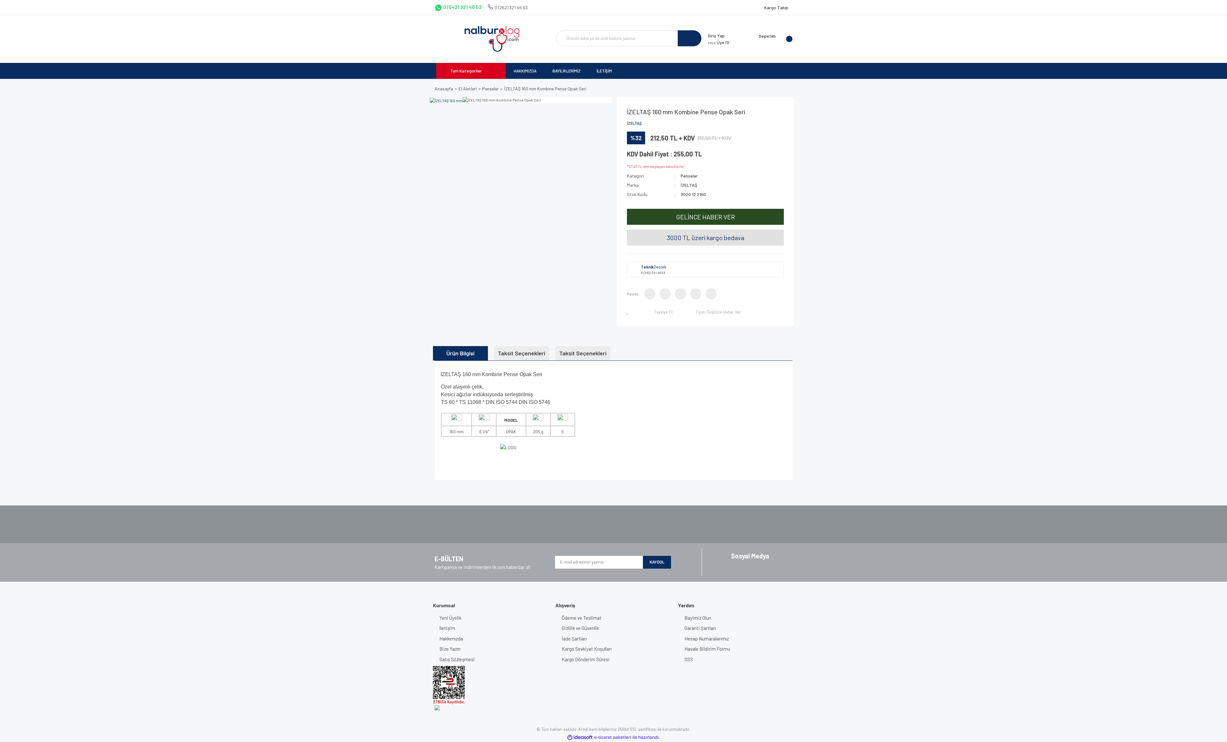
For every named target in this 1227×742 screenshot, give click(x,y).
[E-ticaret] (612, 737)
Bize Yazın (449, 649)
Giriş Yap (716, 35)
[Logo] (492, 39)
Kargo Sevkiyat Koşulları (587, 649)
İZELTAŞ (634, 123)
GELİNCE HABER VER (705, 217)
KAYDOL (657, 561)
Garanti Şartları (700, 628)
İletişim (447, 628)
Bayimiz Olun (697, 618)
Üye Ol (718, 42)
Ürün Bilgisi (460, 353)
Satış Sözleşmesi (457, 659)
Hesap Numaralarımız (706, 638)
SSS (688, 659)
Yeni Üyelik (450, 618)
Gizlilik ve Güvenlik (580, 628)
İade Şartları (574, 638)
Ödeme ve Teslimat (582, 618)
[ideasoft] (580, 737)
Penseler (689, 175)
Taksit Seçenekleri (521, 353)
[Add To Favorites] (629, 311)
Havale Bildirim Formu (707, 649)
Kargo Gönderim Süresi (586, 659)
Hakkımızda (451, 638)
